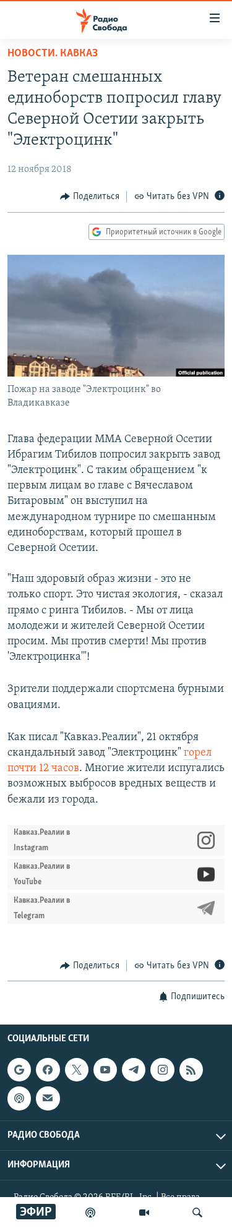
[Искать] (197, 1212)
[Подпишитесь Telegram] (133, 1069)
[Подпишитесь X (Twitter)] (76, 1069)
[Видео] (144, 1212)
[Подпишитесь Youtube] (105, 1069)
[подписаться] (47, 1099)
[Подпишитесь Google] (19, 1069)
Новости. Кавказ (52, 53)
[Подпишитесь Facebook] (47, 1069)
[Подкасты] (19, 1099)
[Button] (89, 197)
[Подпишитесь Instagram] (162, 1069)
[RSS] (191, 1069)
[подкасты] (90, 1212)
